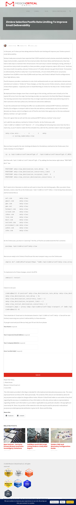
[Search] (70, 11)
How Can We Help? (13, 351)
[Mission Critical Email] (21, 4)
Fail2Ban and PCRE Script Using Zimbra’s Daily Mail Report (37, 446)
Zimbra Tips (23, 46)
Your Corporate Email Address (17, 335)
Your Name (10, 326)
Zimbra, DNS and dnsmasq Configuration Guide (60, 446)
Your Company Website (14, 343)
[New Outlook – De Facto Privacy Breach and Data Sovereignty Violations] (14, 435)
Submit (38, 375)
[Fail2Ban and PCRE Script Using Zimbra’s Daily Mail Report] (38, 435)
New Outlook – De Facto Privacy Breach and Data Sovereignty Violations (13, 446)
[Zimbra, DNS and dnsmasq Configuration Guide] (61, 435)
